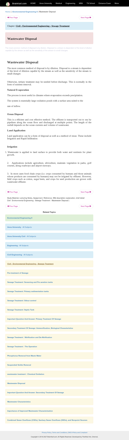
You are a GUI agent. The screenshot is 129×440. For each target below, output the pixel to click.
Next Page (85, 18)
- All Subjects (19, 227)
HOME (33, 3)
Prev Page (13, 18)
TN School (91, 3)
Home (7, 12)
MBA (81, 3)
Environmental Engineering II (25, 12)
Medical (59, 3)
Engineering (70, 3)
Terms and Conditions (59, 432)
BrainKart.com (19, 3)
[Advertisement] (110, 48)
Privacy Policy (46, 432)
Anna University (45, 3)
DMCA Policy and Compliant (77, 432)
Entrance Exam (105, 3)
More (117, 3)
